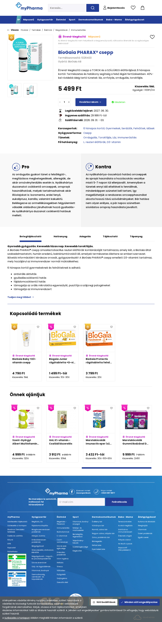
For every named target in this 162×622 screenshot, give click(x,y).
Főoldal (24, 30)
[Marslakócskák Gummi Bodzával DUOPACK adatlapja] (136, 433)
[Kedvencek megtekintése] (134, 8)
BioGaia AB (74, 61)
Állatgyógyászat (147, 517)
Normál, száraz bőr (99, 529)
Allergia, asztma (38, 536)
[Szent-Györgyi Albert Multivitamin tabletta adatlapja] (26, 433)
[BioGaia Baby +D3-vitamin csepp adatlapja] (26, 352)
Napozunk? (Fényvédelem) (124, 548)
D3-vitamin (114, 142)
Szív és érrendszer (39, 562)
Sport (76, 517)
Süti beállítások (106, 602)
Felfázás (60, 562)
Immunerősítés (78, 30)
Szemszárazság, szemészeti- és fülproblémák (38, 576)
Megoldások (62, 30)
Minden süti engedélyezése (141, 602)
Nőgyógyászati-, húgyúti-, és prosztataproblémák (42, 557)
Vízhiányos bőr (98, 525)
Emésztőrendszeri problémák (39, 541)
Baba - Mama (125, 517)
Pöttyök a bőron (124, 540)
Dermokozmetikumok (104, 517)
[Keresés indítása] (92, 8)
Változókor (61, 570)
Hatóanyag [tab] (60, 236)
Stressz (60, 566)
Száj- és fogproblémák (41, 566)
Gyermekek (113, 128)
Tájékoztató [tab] (110, 236)
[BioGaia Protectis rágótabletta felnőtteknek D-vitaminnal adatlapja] (99, 352)
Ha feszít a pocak (125, 544)
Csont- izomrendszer (62, 541)
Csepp (87, 133)
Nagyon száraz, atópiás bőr (103, 533)
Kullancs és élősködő (146, 521)
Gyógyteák (61, 574)
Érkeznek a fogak (125, 536)
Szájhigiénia (62, 578)
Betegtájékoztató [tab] (30, 236)
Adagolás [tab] (85, 236)
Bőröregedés (97, 541)
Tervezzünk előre (124, 521)
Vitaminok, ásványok (40, 570)
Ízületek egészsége (80, 547)
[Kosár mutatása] (142, 8)
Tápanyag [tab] (136, 236)
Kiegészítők (77, 551)
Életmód (48, 30)
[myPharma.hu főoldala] (29, 6)
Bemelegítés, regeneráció (78, 535)
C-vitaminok (62, 536)
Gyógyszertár (39, 517)
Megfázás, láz (37, 521)
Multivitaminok (63, 532)
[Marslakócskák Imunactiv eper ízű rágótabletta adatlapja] (99, 433)
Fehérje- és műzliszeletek (78, 529)
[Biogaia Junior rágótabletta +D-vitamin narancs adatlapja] (62, 352)
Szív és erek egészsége (61, 547)
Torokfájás (104, 137)
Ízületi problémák (145, 533)
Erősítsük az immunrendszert (125, 530)
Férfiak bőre (96, 545)
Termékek (36, 30)
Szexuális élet (62, 582)
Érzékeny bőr (97, 521)
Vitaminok (142, 529)
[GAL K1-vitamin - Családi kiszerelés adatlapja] (62, 433)
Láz (114, 137)
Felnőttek (139, 128)
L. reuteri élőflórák (94, 142)
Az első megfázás (125, 525)
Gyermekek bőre (98, 549)
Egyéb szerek (143, 537)
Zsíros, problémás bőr (101, 537)
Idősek (150, 128)
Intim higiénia (63, 559)
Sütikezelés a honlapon (17, 617)
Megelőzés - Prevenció (62, 522)
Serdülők (127, 128)
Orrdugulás (90, 137)
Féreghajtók (142, 525)
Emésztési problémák (61, 553)
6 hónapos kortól (94, 128)
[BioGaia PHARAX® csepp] (30, 57)
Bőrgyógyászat (38, 546)
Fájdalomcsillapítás (40, 525)
